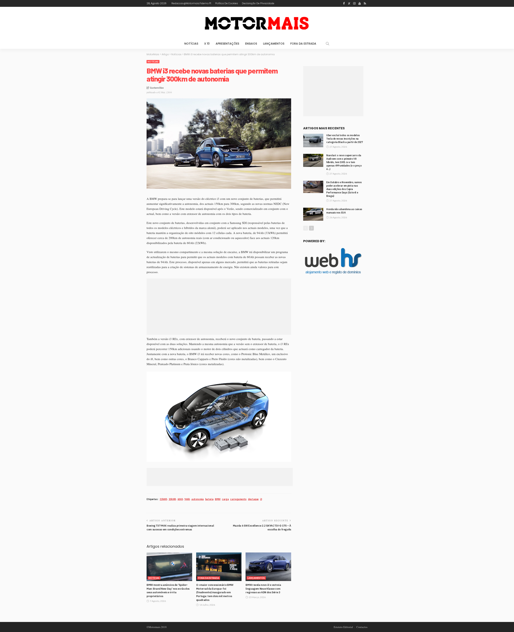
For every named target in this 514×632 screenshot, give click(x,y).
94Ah (187, 499)
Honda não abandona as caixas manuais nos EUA (344, 211)
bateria (209, 499)
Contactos (361, 627)
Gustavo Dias (157, 87)
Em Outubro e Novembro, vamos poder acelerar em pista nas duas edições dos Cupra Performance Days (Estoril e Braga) (344, 189)
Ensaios (251, 44)
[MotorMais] (257, 22)
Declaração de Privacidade (258, 3)
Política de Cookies (226, 3)
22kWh (163, 499)
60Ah (180, 499)
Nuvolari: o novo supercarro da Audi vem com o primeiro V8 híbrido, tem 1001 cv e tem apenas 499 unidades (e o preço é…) (344, 162)
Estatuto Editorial (343, 627)
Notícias (191, 44)
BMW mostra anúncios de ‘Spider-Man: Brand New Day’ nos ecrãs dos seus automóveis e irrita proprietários (168, 590)
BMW (217, 499)
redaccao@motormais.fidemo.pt (191, 3)
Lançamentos (273, 44)
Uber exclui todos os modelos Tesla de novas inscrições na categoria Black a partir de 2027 (344, 139)
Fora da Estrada (303, 44)
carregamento (238, 499)
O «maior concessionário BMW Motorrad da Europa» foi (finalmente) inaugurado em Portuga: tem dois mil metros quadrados (214, 592)
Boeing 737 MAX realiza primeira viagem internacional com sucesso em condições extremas (180, 527)
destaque (253, 499)
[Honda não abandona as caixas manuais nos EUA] (313, 214)
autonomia (197, 499)
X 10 (207, 44)
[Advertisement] (219, 307)
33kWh (172, 499)
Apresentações (227, 44)
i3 (261, 499)
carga (225, 499)
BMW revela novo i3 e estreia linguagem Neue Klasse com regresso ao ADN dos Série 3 (263, 588)
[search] (327, 43)
